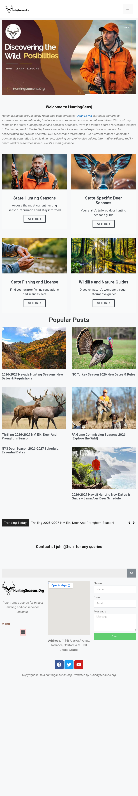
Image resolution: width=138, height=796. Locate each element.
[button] (133, 523)
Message (100, 611)
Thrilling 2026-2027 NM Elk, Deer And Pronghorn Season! (29, 436)
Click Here (34, 218)
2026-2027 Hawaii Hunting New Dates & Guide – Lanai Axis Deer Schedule (101, 496)
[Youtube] (78, 664)
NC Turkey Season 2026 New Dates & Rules (103, 374)
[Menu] (128, 9)
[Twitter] (69, 664)
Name (98, 583)
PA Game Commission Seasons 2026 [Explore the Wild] (71, 523)
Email (97, 597)
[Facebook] (59, 664)
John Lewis (84, 115)
